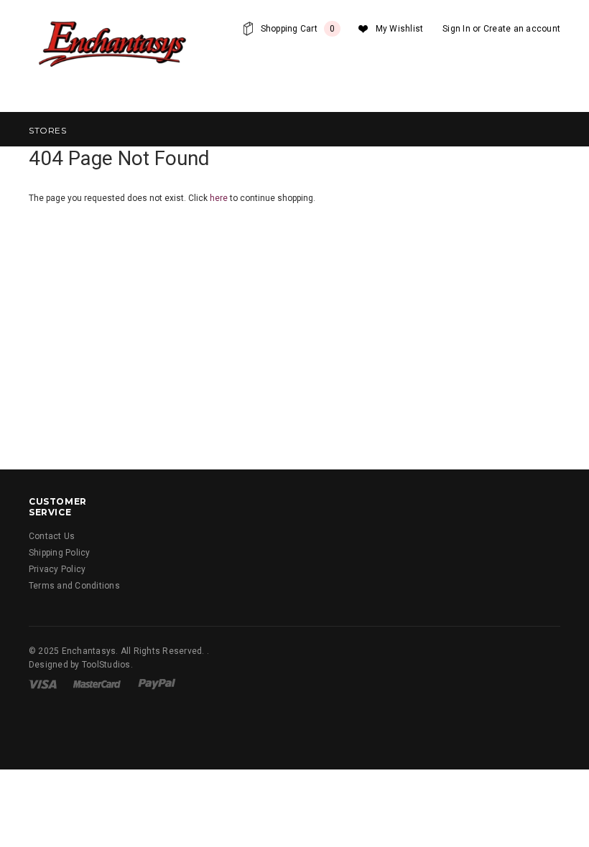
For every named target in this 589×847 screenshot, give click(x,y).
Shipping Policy (60, 553)
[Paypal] (157, 683)
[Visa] (43, 683)
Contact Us (52, 536)
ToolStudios (106, 665)
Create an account (521, 29)
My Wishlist (400, 29)
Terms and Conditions (74, 586)
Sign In (456, 29)
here (219, 198)
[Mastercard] (97, 683)
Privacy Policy (57, 569)
